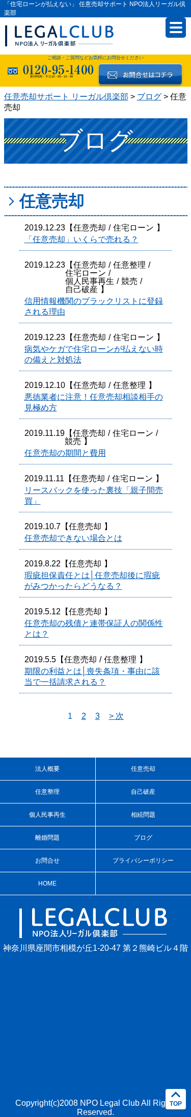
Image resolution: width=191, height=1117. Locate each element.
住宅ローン (133, 227)
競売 (129, 281)
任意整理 (129, 265)
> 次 (116, 716)
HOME (47, 883)
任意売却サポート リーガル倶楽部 (66, 96)
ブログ (149, 96)
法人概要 (47, 768)
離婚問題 (47, 837)
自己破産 (81, 289)
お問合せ (47, 860)
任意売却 (89, 227)
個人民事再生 (89, 281)
